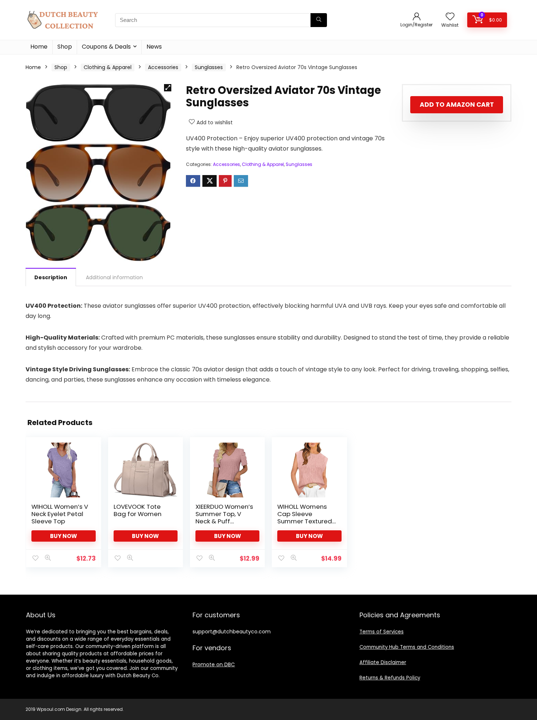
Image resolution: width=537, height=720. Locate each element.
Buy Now (63, 536)
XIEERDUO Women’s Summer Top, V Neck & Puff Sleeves (224, 517)
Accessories (163, 67)
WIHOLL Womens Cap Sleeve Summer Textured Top (304, 517)
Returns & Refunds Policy (389, 677)
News (154, 46)
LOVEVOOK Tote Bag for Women (137, 510)
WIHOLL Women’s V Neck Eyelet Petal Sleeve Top (59, 514)
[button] (167, 87)
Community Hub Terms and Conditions (406, 647)
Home (38, 46)
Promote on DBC (214, 664)
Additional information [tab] (114, 277)
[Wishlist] (450, 17)
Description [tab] (50, 277)
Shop (64, 46)
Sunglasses (209, 67)
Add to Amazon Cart (457, 104)
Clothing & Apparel (108, 67)
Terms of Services (381, 631)
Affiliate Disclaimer (382, 662)
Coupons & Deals (106, 46)
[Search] (319, 20)
